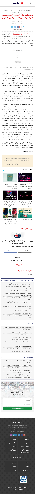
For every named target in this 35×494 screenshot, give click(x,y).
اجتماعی (14, 463)
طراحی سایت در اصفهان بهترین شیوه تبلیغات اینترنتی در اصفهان (17, 327)
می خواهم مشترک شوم (17, 408)
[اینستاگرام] (11, 435)
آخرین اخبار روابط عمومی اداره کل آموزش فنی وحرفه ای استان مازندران (17, 280)
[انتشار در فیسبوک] (18, 27)
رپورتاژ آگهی (13, 450)
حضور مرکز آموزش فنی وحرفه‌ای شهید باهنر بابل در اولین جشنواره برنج (17, 307)
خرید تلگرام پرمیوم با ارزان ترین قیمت (23, 346)
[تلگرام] (14, 435)
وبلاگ (14, 447)
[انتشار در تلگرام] (12, 27)
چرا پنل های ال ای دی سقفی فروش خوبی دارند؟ (21, 351)
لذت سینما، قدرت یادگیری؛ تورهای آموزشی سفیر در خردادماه (18, 377)
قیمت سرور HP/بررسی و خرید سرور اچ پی (22, 337)
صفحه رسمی (24, 251)
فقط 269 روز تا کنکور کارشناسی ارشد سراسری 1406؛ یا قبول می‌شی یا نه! (18, 362)
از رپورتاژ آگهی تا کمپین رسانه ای (25, 451)
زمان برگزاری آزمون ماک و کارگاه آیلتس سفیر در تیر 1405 (19, 370)
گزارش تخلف (7, 164)
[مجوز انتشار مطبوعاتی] (23, 479)
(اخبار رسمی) (16, 34)
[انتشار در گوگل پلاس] (20, 27)
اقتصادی (27, 463)
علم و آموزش (30, 274)
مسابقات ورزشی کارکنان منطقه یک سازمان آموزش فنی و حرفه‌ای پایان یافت (17, 303)
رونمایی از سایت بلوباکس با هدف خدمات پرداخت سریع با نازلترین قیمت (17, 343)
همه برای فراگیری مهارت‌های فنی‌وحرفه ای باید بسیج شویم (18, 311)
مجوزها (14, 439)
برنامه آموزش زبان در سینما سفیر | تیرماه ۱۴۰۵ (21, 372)
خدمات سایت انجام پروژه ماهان (24, 334)
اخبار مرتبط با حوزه (28, 357)
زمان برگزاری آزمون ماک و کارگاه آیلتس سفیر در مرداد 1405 (19, 365)
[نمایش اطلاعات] (18, 265)
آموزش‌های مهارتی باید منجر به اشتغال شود (22, 313)
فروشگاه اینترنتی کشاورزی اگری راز (24, 330)
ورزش (14, 466)
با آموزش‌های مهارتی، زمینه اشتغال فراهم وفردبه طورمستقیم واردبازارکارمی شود (18, 287)
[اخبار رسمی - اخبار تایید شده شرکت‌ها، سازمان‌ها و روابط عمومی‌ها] (17, 3)
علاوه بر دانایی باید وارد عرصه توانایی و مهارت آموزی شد (19, 284)
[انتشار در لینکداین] (23, 27)
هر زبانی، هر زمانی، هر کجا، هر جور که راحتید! (21, 339)
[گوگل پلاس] (24, 435)
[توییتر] (19, 435)
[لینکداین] (16, 435)
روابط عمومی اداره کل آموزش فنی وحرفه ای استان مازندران (17, 242)
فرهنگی (27, 466)
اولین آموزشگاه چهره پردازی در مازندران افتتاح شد (21, 291)
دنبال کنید (9, 251)
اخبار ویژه (30, 324)
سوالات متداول (12, 443)
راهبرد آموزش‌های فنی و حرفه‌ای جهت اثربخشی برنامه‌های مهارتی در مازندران (17, 298)
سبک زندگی (26, 470)
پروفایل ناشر (15, 164)
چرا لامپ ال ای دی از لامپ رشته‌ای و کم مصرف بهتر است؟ (19, 348)
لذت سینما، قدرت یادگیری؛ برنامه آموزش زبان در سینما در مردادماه (17, 368)
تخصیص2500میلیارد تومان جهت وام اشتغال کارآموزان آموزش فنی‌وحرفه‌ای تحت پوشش (18, 294)
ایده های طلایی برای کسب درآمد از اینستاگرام (21, 332)
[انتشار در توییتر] (15, 27)
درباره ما (27, 439)
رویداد (14, 470)
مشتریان (27, 443)
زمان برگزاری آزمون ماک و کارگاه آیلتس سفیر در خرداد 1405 (19, 375)
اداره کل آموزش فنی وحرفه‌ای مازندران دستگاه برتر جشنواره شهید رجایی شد (17, 316)
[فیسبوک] (22, 435)
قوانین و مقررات (25, 447)
